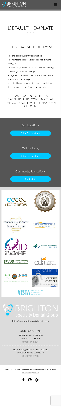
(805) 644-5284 (30, 341)
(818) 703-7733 (30, 355)
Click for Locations (30, 133)
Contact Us (30, 179)
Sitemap (36, 372)
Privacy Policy (27, 372)
